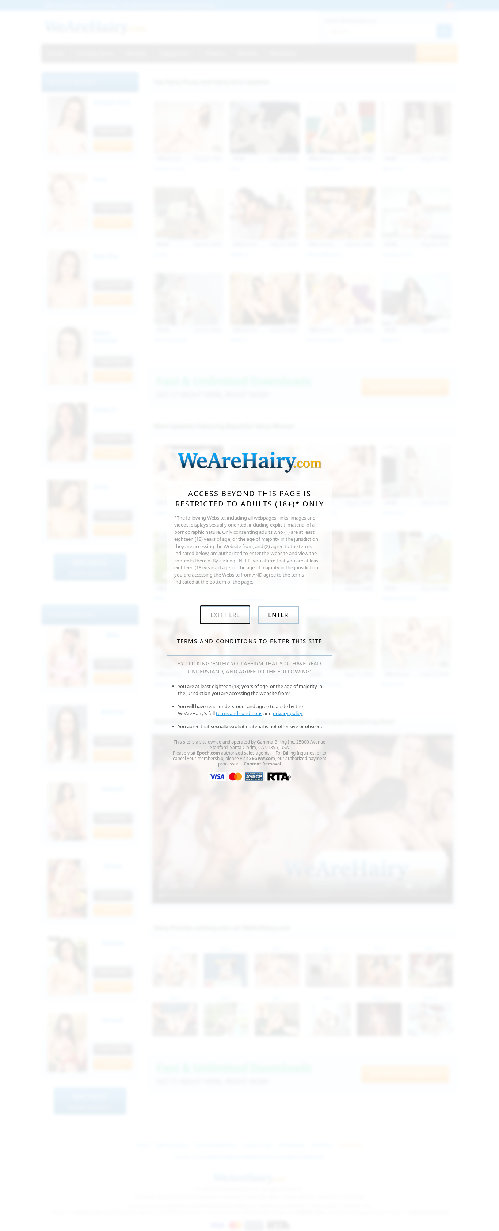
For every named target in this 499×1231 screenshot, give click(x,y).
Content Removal (262, 764)
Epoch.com (208, 753)
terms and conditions (239, 713)
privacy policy (287, 713)
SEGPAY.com (262, 758)
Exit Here (225, 615)
